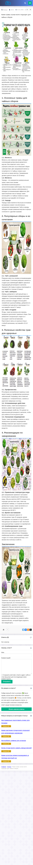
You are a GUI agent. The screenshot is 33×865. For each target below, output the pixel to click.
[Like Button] (3, 629)
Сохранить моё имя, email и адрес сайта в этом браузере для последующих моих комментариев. (15, 677)
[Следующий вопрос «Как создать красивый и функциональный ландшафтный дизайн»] (30, 9)
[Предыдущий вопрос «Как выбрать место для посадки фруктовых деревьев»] (27, 9)
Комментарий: (6, 658)
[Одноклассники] (28, 630)
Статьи (5, 9)
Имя (2, 652)
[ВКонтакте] (26, 630)
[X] (31, 630)
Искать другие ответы (16, 709)
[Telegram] (23, 630)
